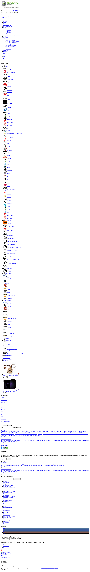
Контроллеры (8, 268)
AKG (2, 412)
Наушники (8, 190)
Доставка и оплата (7, 28)
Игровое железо (9, 346)
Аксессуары (8, 232)
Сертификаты (8, 355)
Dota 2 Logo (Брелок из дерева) (10, 375)
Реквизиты (8, 49)
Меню (4, 56)
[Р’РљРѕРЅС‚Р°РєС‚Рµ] (1, 448)
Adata (2, 407)
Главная (5, 21)
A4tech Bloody (4, 400)
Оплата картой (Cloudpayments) (13, 35)
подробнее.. (3, 458)
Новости (5, 27)
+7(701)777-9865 (6, 16)
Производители (7, 23)
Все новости (4, 430)
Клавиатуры (8, 220)
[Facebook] (3, 529)
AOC (2, 414)
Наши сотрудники (10, 46)
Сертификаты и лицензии (12, 41)
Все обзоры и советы (6, 439)
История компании (10, 40)
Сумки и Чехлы (9, 278)
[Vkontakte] (4, 528)
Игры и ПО (8, 350)
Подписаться (17, 427)
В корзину (3, 569)
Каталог (5, 22)
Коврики (7, 130)
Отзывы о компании (11, 45)
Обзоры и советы (7, 26)
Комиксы (7, 338)
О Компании (6, 38)
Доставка (8, 30)
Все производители (5, 421)
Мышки (7, 66)
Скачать (5, 51)
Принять (9, 458)
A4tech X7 (3, 402)
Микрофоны (8, 273)
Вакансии (8, 47)
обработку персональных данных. (49, 568)
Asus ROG (3, 419)
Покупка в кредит (10, 33)
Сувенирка (8, 300)
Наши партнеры (10, 44)
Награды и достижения (11, 42)
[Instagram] (3, 532)
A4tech (2, 397)
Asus (2, 416)
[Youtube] (3, 531)
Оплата (8, 31)
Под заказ (8, 32)
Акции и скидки (7, 25)
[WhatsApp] (7, 448)
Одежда (7, 283)
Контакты (5, 50)
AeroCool (3, 409)
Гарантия (5, 37)
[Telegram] (3, 448)
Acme (2, 404)
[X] (5, 448)
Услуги (5, 36)
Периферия (8, 340)
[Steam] (3, 533)
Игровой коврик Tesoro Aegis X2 (11, 391)
